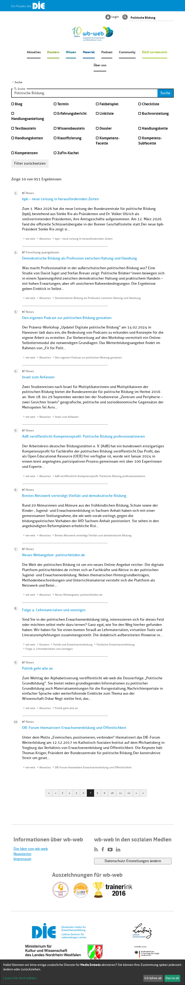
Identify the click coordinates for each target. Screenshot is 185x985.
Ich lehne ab (153, 978)
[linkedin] (118, 850)
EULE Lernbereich (154, 51)
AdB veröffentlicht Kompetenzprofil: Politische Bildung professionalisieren (83, 436)
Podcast (106, 51)
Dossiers (53, 51)
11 (120, 793)
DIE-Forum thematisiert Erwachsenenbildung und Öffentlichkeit (74, 728)
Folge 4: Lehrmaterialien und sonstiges (54, 610)
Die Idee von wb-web (31, 849)
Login (115, 16)
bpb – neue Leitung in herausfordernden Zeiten (60, 199)
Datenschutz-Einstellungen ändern (133, 861)
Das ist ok (172, 978)
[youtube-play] (110, 850)
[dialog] (92, 972)
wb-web (30, 239)
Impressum (22, 859)
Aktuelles (34, 51)
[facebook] (102, 850)
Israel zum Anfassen (38, 377)
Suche (21, 88)
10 (112, 793)
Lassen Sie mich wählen (20, 978)
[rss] (96, 850)
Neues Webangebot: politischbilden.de (53, 555)
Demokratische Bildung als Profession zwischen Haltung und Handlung (79, 258)
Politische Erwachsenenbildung (116, 644)
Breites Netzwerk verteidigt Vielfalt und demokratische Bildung (74, 496)
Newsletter (23, 854)
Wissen (71, 51)
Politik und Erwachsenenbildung (72, 644)
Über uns (100, 64)
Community (127, 51)
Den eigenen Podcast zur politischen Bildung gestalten (66, 318)
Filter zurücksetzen (30, 163)
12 (128, 793)
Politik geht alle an (37, 668)
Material (89, 51)
